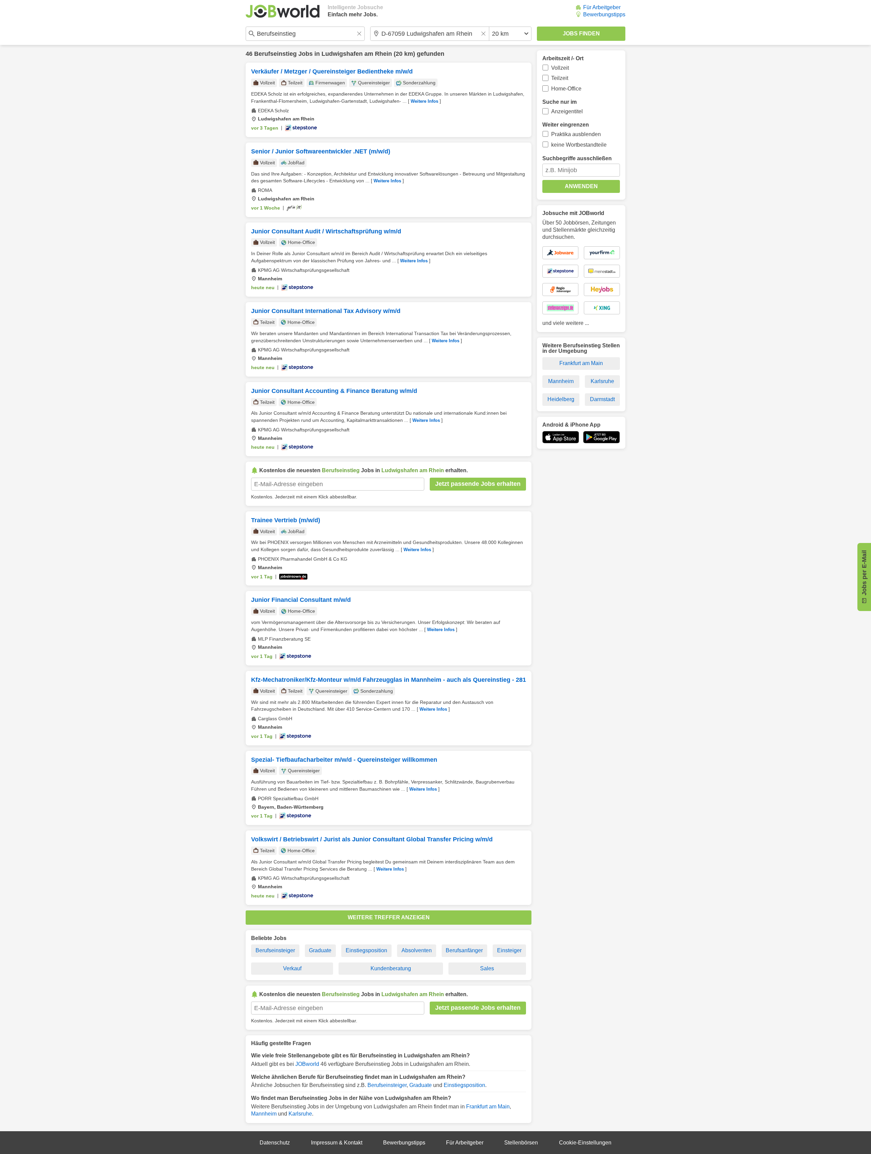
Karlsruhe (300, 1114)
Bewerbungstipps (604, 14)
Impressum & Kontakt (336, 1142)
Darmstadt (602, 399)
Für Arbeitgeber (602, 7)
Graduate (320, 950)
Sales (487, 968)
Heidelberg (560, 399)
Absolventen (416, 950)
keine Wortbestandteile (579, 145)
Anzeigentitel (567, 111)
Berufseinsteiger (275, 950)
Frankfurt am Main (488, 1106)
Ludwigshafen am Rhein (357, 53)
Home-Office (566, 89)
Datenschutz (275, 1142)
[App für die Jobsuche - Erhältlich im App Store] (560, 437)
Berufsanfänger (464, 950)
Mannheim (264, 1114)
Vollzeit (560, 68)
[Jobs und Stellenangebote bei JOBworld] (282, 11)
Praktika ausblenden (576, 134)
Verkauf (292, 968)
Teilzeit (559, 78)
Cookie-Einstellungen (585, 1142)
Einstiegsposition (366, 950)
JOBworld (307, 1064)
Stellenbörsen (521, 1142)
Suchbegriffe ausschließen (577, 158)
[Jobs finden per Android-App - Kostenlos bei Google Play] (601, 437)
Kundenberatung (391, 968)
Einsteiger (509, 950)
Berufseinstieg (275, 53)
